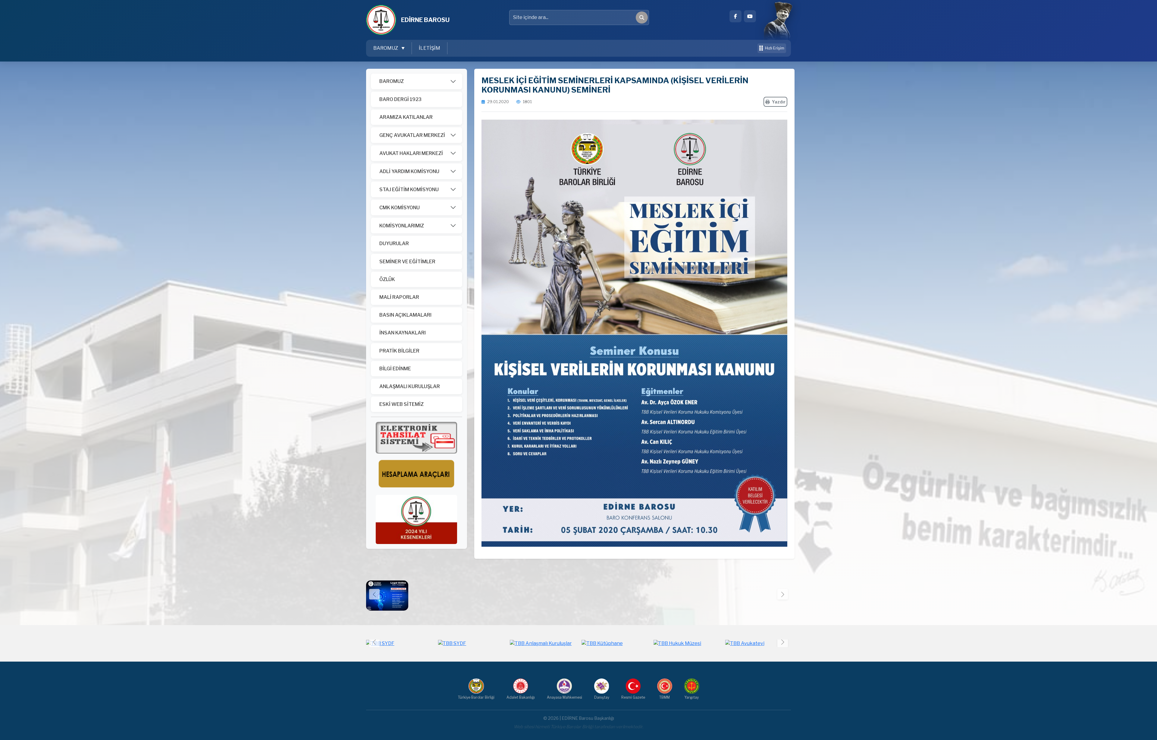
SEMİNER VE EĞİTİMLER (407, 261)
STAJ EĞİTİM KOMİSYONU (409, 189)
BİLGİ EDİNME (395, 369)
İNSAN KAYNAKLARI (402, 333)
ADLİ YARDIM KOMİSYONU (409, 171)
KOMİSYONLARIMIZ (401, 226)
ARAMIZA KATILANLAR (406, 117)
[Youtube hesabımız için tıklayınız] (750, 16)
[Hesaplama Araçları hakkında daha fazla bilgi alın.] (416, 474)
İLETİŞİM (429, 48)
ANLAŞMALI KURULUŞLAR (409, 386)
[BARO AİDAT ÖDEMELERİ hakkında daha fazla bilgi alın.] (416, 437)
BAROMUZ (391, 81)
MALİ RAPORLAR (399, 297)
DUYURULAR (394, 243)
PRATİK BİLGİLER (399, 351)
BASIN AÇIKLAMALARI (405, 315)
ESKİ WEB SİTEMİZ (401, 404)
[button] (782, 594)
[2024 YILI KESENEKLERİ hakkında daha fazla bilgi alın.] (416, 519)
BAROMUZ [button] (386, 48)
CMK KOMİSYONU (399, 207)
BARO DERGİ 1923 (400, 99)
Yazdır (778, 101)
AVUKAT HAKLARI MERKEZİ (411, 153)
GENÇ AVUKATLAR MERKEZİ (412, 135)
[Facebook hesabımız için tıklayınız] (735, 16)
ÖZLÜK (387, 279)
